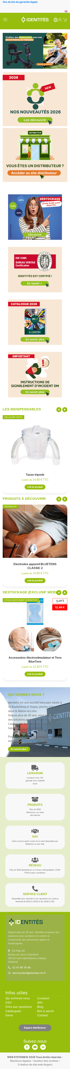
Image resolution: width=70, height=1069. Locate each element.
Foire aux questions (18, 1006)
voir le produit (35, 487)
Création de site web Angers (35, 1064)
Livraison (43, 998)
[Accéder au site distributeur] (35, 155)
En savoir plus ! (19, 749)
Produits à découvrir (24, 499)
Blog (40, 1006)
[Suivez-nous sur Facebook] (27, 1046)
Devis (9, 1015)
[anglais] (65, 10)
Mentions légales (20, 1060)
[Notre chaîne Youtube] (35, 1046)
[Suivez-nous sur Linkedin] (43, 1046)
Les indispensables (22, 409)
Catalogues (13, 1011)
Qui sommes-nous (17, 998)
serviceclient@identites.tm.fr (29, 972)
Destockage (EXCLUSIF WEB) (30, 592)
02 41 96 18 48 (21, 967)
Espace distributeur (35, 1027)
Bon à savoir (45, 1011)
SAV (40, 1002)
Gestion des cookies (45, 1060)
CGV (8, 1002)
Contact (42, 1015)
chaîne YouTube (30, 740)
